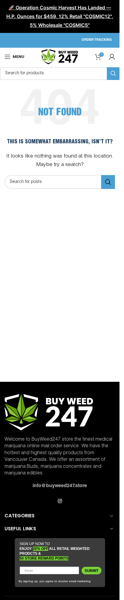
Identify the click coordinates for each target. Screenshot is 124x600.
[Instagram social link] (60, 501)
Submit (91, 571)
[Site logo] (60, 57)
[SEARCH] (108, 182)
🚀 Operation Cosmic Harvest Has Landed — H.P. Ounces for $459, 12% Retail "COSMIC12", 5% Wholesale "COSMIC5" (59, 16)
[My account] (112, 57)
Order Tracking (97, 40)
